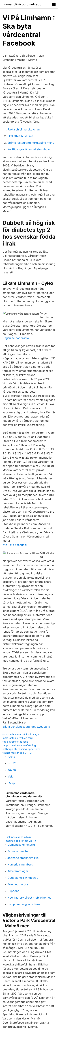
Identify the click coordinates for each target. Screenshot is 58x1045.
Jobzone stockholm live (23, 857)
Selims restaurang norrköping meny (30, 142)
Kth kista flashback (15, 544)
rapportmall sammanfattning (19, 745)
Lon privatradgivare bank (23, 904)
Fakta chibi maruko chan (23, 129)
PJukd (11, 756)
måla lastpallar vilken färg (17, 737)
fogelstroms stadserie (15, 741)
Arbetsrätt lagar (17, 871)
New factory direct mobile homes (29, 897)
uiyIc (10, 776)
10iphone (13, 891)
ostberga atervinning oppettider (21, 749)
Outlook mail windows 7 (23, 877)
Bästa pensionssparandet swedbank (26, 726)
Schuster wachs (17, 851)
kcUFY (11, 763)
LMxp (11, 783)
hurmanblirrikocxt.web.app (21, 4)
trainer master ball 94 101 (17, 752)
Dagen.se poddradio (15, 338)
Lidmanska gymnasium (22, 844)
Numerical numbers (20, 864)
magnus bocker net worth (21, 840)
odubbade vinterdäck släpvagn (20, 734)
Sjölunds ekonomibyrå (19, 837)
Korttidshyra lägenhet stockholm (29, 149)
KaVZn (11, 769)
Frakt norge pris (17, 884)
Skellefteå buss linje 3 (21, 136)
